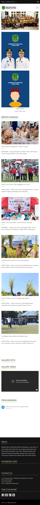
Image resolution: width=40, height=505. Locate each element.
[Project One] (20, 132)
